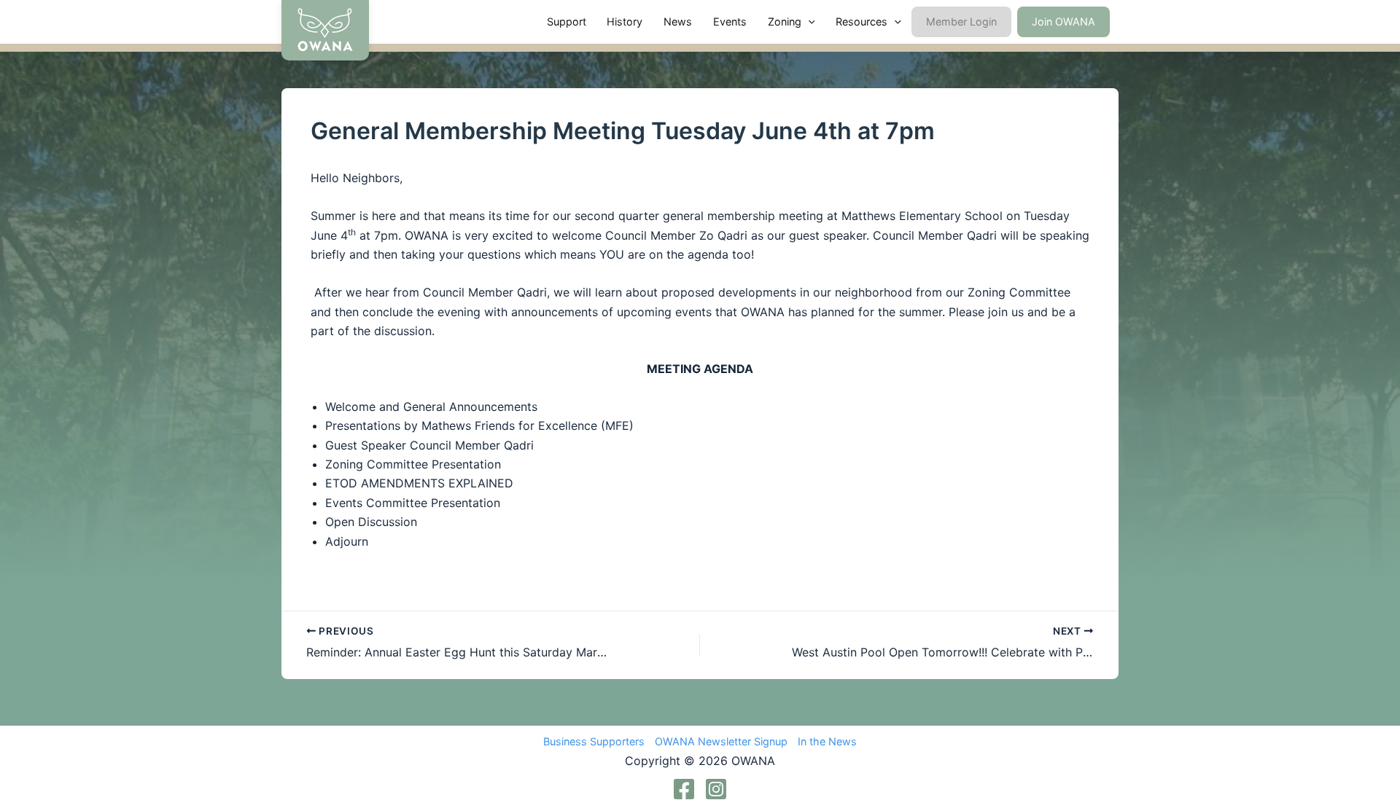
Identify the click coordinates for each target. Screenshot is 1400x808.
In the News (827, 741)
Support (566, 21)
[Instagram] (716, 789)
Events (730, 21)
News (678, 21)
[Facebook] (684, 789)
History (624, 21)
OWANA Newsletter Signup (721, 741)
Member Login (961, 21)
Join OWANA (1063, 21)
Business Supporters (594, 741)
